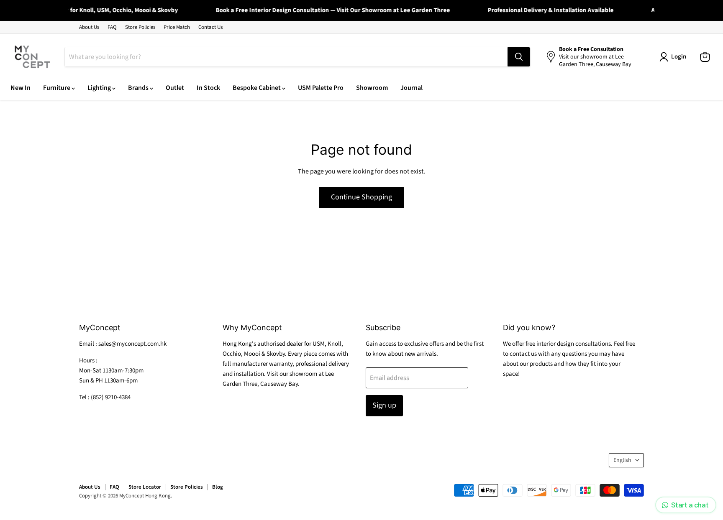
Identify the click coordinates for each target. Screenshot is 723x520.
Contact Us (210, 27)
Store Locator (144, 487)
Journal (411, 87)
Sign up (384, 405)
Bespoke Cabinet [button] (257, 87)
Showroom (372, 87)
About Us (89, 27)
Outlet (175, 87)
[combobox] (286, 56)
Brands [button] (139, 87)
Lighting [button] (99, 87)
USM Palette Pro (321, 87)
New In (20, 87)
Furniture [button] (57, 87)
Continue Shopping (361, 197)
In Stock (208, 87)
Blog (217, 487)
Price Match (177, 27)
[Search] (519, 56)
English (622, 460)
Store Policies (140, 27)
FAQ (112, 27)
